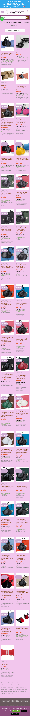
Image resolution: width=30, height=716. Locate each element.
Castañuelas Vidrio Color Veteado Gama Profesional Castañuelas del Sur (7, 414)
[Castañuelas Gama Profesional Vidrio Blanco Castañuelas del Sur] (7, 439)
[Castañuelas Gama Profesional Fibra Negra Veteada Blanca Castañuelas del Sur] (22, 545)
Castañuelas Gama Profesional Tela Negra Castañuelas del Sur (6, 521)
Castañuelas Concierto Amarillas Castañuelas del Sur (22, 160)
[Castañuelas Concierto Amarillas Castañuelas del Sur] (22, 148)
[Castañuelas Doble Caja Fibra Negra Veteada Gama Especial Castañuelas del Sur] (7, 327)
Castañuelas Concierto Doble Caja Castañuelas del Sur (7, 160)
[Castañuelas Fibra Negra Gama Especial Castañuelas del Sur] (7, 364)
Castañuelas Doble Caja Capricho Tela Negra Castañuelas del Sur (7, 193)
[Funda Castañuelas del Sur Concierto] (7, 652)
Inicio (3, 22)
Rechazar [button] (24, 711)
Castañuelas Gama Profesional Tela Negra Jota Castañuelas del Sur (22, 486)
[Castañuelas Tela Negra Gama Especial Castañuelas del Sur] (7, 291)
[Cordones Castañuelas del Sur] (22, 41)
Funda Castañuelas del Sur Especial (6, 84)
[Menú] (2, 12)
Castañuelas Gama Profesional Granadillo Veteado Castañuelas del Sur (22, 521)
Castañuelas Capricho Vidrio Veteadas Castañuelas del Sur (21, 229)
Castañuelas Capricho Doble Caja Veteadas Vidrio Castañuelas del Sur (6, 230)
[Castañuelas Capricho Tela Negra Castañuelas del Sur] (22, 182)
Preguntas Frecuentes (11, 705)
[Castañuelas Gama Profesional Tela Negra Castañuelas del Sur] (7, 509)
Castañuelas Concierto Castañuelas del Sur (6, 54)
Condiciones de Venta (17, 704)
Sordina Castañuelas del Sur (22, 629)
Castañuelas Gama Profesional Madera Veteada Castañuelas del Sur (7, 557)
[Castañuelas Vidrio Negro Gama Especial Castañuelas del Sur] (22, 254)
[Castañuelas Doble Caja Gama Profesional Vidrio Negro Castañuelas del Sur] (22, 439)
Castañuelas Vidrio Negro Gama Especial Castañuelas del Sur (22, 266)
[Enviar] (27, 17)
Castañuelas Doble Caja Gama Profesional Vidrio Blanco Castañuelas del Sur (22, 414)
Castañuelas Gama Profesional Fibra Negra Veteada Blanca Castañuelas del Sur (22, 557)
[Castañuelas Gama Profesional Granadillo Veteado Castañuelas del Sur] (22, 509)
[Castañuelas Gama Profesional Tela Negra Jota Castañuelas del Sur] (22, 474)
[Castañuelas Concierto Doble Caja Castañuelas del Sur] (7, 148)
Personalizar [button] (15, 713)
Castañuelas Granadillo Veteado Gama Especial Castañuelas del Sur (21, 303)
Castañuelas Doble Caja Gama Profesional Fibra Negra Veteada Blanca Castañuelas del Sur (7, 123)
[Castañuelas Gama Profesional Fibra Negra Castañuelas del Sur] (7, 618)
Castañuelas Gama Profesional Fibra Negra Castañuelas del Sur (7, 630)
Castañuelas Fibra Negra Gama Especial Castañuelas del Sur (7, 376)
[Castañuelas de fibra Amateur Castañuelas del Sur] (22, 76)
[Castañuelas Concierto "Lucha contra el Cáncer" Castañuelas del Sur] (22, 110)
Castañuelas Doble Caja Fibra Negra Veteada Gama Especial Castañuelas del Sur (7, 339)
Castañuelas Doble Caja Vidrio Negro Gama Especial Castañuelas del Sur (7, 267)
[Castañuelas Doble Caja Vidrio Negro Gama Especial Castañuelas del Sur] (7, 254)
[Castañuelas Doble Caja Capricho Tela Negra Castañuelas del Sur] (7, 181)
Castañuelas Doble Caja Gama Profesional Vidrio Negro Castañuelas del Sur (22, 451)
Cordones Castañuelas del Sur (22, 51)
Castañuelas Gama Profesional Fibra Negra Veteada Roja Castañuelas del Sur (22, 593)
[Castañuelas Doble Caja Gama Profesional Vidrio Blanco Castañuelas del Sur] (22, 401)
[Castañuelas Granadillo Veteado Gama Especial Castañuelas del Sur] (22, 291)
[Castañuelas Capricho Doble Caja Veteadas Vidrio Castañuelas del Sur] (7, 217)
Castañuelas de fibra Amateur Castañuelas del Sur (22, 88)
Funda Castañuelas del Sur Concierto (6, 663)
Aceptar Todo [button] (16, 711)
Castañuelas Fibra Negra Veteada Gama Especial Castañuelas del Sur (22, 339)
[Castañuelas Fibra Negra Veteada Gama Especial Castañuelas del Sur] (22, 327)
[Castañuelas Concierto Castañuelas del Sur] (7, 43)
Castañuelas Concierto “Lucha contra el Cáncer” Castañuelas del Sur (22, 121)
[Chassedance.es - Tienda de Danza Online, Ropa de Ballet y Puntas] (15, 12)
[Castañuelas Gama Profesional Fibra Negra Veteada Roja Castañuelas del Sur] (22, 581)
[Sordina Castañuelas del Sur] (22, 618)
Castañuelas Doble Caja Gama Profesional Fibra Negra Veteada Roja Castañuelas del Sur (7, 593)
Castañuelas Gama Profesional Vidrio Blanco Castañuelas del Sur (7, 451)
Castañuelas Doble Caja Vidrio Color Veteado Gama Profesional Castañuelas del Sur (22, 376)
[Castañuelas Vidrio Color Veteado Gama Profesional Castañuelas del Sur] (7, 402)
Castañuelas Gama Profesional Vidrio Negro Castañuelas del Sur (7, 486)
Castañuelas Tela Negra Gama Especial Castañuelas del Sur (7, 303)
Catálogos (22, 705)
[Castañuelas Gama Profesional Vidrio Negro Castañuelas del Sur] (7, 474)
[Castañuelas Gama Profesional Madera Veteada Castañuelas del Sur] (7, 545)
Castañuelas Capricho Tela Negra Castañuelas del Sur (21, 194)
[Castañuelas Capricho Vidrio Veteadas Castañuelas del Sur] (22, 217)
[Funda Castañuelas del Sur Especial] (7, 74)
